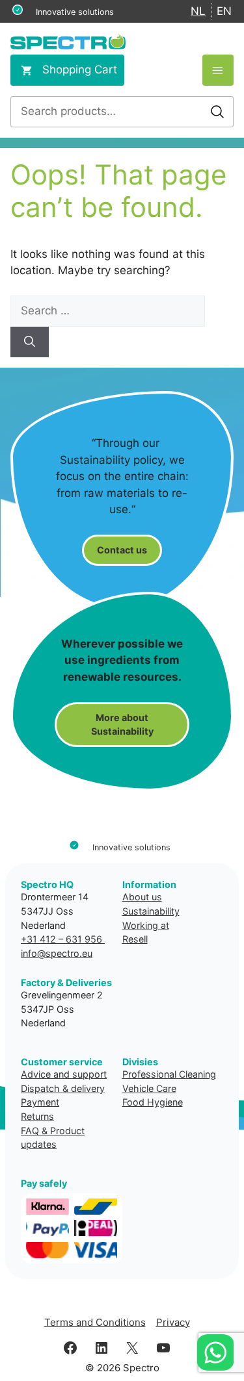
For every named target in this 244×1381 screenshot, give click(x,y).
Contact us (122, 549)
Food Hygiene (152, 1102)
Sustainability (151, 911)
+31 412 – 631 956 (63, 938)
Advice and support (64, 1074)
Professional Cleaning (169, 1074)
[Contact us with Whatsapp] (215, 1352)
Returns (37, 1116)
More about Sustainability (122, 724)
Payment (40, 1102)
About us (142, 896)
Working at (145, 925)
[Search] (29, 342)
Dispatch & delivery (63, 1088)
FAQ (30, 1130)
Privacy (173, 1322)
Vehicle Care (149, 1088)
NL (198, 11)
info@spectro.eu (56, 953)
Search (217, 111)
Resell (135, 938)
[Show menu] (218, 70)
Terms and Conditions (95, 1322)
